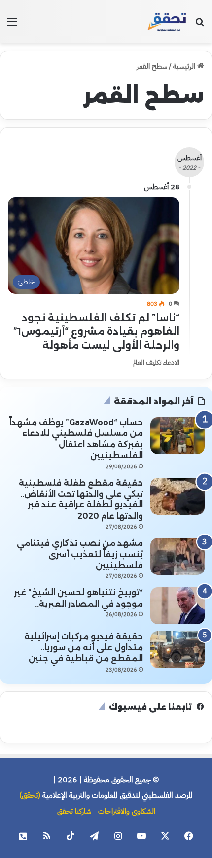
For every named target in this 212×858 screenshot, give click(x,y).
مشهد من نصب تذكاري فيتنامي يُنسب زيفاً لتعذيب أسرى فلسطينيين (80, 554)
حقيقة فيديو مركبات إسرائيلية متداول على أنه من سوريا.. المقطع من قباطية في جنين (83, 647)
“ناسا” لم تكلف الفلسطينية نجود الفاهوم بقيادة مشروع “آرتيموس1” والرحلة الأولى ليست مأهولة (96, 331)
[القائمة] (12, 25)
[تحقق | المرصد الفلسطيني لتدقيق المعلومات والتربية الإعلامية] (167, 21)
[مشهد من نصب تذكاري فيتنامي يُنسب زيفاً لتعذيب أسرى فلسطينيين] (177, 556)
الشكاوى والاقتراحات (126, 811)
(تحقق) (29, 795)
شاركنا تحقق (74, 811)
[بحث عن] (200, 25)
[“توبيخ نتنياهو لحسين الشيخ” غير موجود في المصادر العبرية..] (177, 605)
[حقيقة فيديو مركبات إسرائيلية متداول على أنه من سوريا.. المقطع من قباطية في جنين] (177, 649)
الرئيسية (185, 66)
